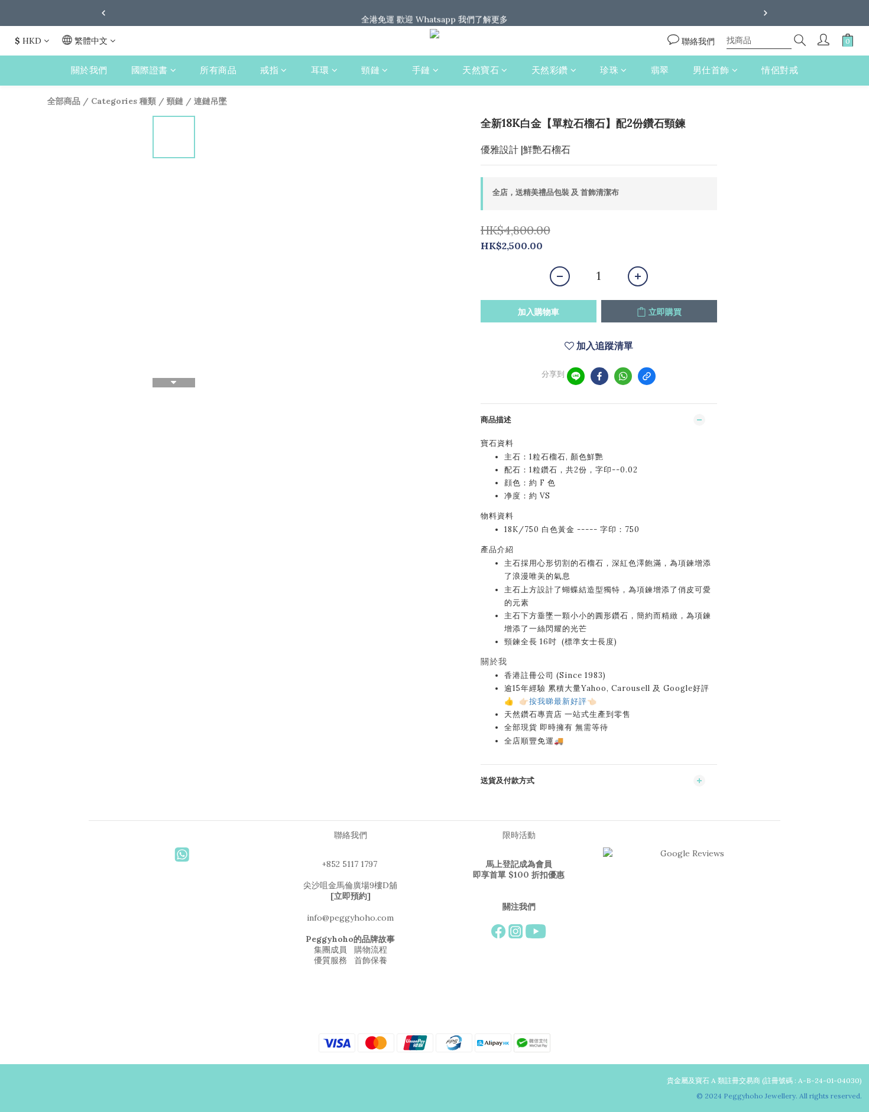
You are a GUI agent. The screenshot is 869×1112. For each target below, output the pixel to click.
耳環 (320, 70)
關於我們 (89, 70)
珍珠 (609, 70)
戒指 (269, 70)
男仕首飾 (711, 70)
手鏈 (421, 70)
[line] (576, 376)
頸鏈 (370, 70)
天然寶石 (480, 70)
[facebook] (599, 376)
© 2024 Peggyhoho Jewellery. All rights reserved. (780, 1095)
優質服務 (330, 960)
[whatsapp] (623, 376)
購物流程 (370, 949)
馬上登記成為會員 (519, 864)
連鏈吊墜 (210, 101)
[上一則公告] (103, 13)
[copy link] (647, 376)
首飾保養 (370, 960)
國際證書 (149, 70)
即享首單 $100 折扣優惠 (519, 874)
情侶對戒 (779, 70)
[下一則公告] (765, 13)
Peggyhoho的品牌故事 (350, 939)
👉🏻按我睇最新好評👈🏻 (558, 701)
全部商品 (63, 101)
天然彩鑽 (549, 70)
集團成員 (330, 949)
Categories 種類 (123, 101)
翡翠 (660, 70)
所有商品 (218, 70)
